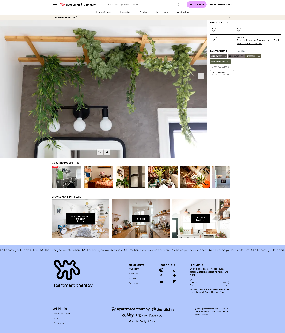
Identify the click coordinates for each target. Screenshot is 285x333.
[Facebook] (161, 276)
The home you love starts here (54, 250)
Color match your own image (223, 73)
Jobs (55, 318)
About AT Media (61, 313)
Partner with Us (61, 323)
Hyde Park (251, 56)
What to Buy (183, 12)
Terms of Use (202, 292)
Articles (143, 12)
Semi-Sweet (216, 56)
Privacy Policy (218, 292)
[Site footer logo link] (89, 272)
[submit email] (225, 282)
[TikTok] (174, 270)
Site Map (133, 283)
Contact (133, 278)
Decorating (125, 12)
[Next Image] (201, 76)
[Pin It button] (107, 152)
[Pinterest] (174, 276)
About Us (134, 273)
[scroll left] (54, 177)
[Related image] (66, 177)
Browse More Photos (65, 17)
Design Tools (162, 12)
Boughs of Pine (218, 61)
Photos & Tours (103, 12)
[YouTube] (161, 282)
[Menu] (55, 4)
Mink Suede (234, 56)
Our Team (134, 269)
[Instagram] (161, 270)
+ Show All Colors (219, 67)
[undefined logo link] (78, 4)
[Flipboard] (174, 282)
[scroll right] (227, 177)
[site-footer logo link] (60, 309)
